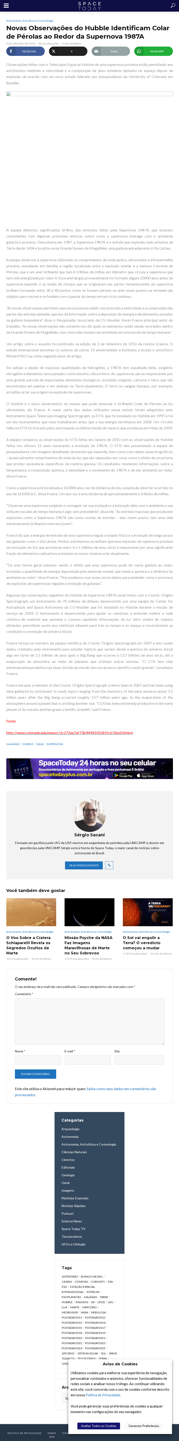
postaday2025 (95, 1348)
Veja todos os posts (84, 865)
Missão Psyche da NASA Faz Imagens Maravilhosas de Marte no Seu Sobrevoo (88, 945)
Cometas (81, 1281)
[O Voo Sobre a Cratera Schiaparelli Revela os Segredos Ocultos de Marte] (31, 912)
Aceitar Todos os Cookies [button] (98, 1426)
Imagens (82, 1302)
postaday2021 (95, 1338)
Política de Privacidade (103, 1395)
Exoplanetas (71, 1297)
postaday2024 (72, 1348)
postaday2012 (95, 1317)
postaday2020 (72, 1338)
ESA (110, 1281)
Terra (103, 1358)
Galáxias (12, 744)
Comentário (24, 994)
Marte (74, 1307)
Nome (20, 1051)
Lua (64, 1307)
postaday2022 (72, 1343)
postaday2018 (72, 1333)
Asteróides (70, 1276)
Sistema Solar (88, 1353)
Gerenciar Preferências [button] (143, 1426)
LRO (110, 1302)
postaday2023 (95, 1343)
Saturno (68, 1353)
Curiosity (98, 1281)
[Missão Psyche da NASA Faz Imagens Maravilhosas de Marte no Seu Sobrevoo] (89, 912)
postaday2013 (72, 1322)
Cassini (67, 1281)
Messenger (70, 1312)
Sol (103, 1353)
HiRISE (104, 1297)
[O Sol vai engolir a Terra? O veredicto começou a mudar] (148, 912)
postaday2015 (72, 1327)
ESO (64, 1286)
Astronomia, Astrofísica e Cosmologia (29, 20)
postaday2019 (95, 1333)
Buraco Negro (92, 1276)
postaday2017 (95, 1327)
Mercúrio (90, 1307)
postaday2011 (72, 1317)
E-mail (70, 1051)
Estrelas (93, 1292)
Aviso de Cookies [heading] (120, 1364)
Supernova (55, 744)
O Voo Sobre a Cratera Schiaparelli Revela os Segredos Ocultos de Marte (28, 945)
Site (117, 1051)
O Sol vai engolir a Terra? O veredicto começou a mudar (141, 943)
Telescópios (87, 1358)
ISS (93, 1302)
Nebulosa (98, 1312)
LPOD (101, 1302)
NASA (40, 744)
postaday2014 (95, 1322)
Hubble (27, 744)
